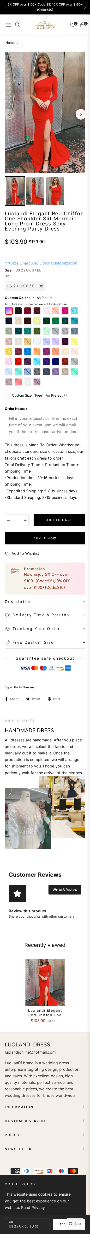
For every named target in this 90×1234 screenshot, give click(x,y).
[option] (45, 112)
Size (11, 1221)
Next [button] (81, 114)
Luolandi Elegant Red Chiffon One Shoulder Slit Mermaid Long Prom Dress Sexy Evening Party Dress (45, 1012)
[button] (84, 7)
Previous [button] (9, 114)
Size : (23, 273)
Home (10, 43)
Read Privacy (33, 1207)
